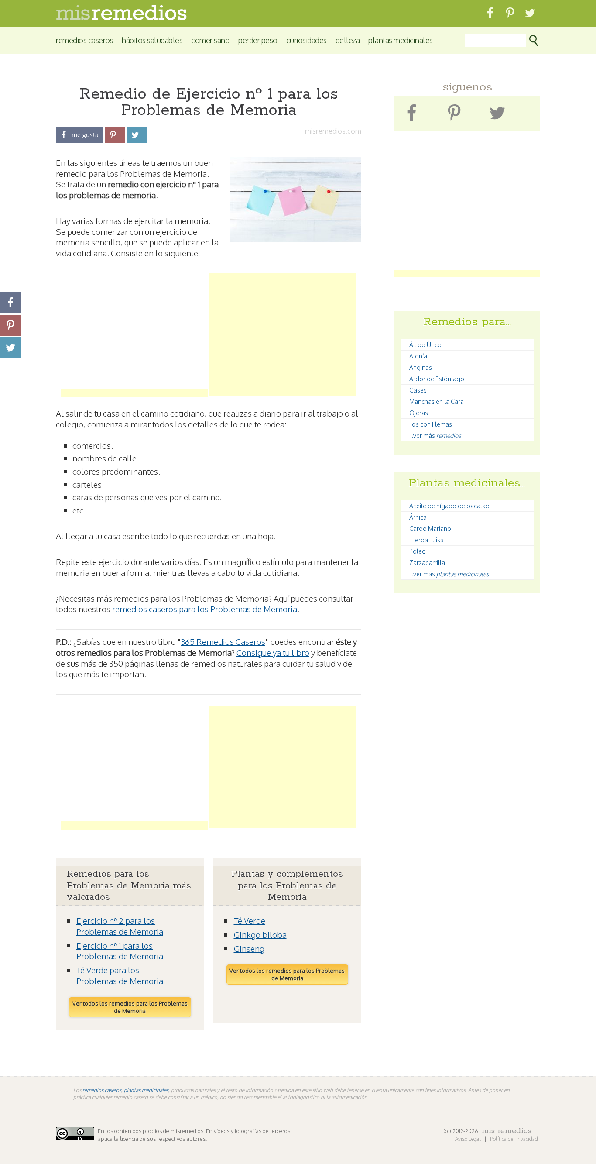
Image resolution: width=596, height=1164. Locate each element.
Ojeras (418, 413)
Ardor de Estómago (436, 378)
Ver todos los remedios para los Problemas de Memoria (130, 1007)
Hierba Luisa (426, 540)
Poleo (417, 551)
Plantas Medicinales (400, 40)
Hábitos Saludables (152, 40)
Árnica (418, 517)
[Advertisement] (134, 334)
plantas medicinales (146, 1090)
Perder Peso (257, 40)
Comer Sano (210, 40)
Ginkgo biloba (260, 934)
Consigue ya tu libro (272, 652)
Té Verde (249, 920)
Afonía (418, 356)
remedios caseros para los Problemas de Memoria (204, 608)
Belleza (348, 40)
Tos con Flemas (430, 424)
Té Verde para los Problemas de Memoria (119, 975)
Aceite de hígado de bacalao (449, 506)
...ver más (435, 435)
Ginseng (249, 948)
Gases (418, 390)
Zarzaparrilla (427, 562)
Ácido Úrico (425, 344)
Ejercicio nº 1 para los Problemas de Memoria (119, 950)
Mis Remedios (506, 1131)
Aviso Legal (468, 1139)
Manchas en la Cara (436, 401)
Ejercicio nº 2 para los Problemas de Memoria (119, 926)
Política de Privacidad (514, 1139)
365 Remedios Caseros (223, 641)
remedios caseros (101, 1090)
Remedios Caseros (84, 40)
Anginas (420, 367)
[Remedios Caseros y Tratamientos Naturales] (121, 17)
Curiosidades (306, 40)
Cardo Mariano (430, 528)
